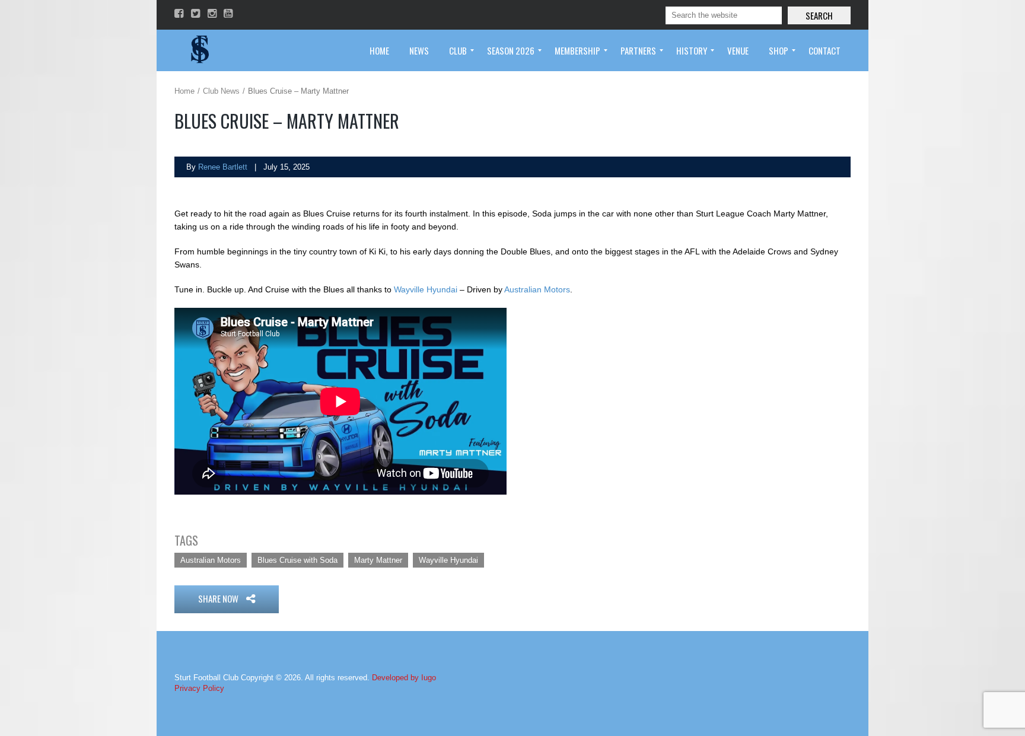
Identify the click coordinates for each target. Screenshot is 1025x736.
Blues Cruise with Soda (297, 560)
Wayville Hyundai (425, 289)
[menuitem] (379, 50)
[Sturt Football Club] (198, 50)
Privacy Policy (199, 688)
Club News (221, 91)
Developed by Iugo (404, 677)
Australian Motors (537, 289)
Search (819, 15)
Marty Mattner (378, 560)
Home (184, 91)
